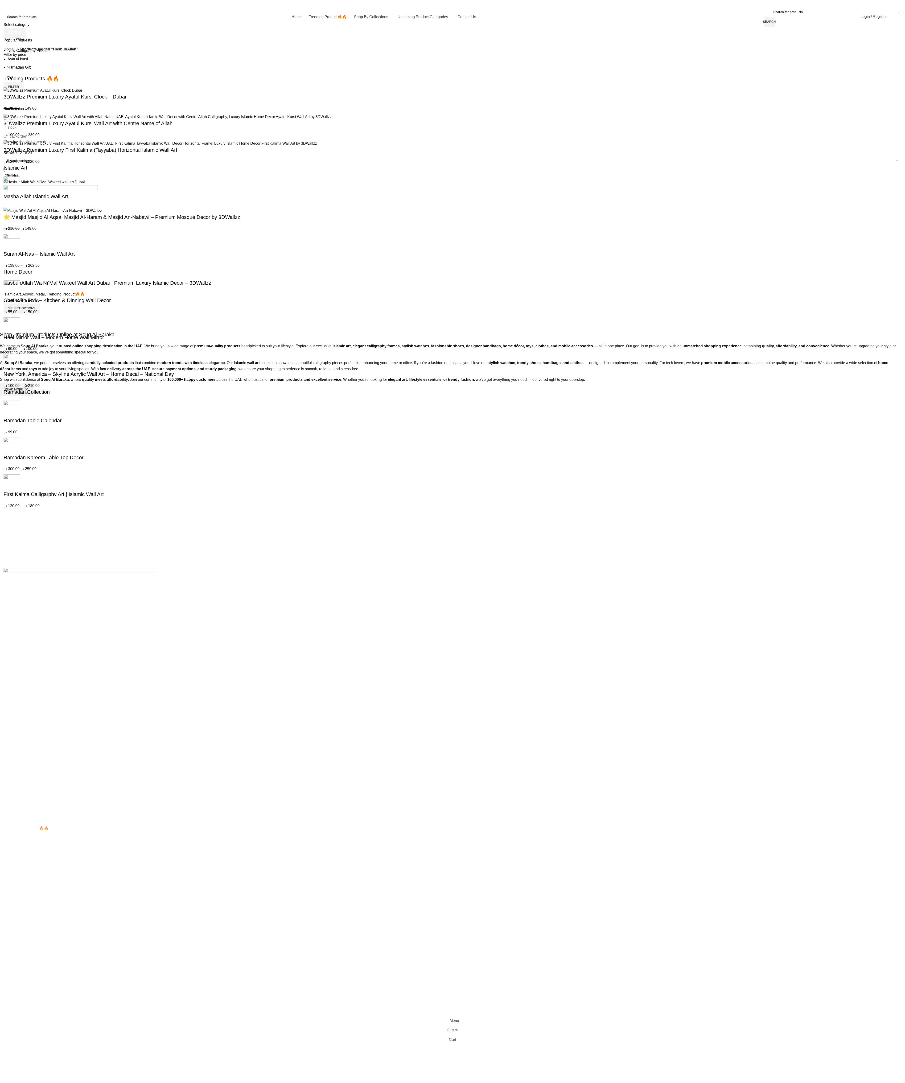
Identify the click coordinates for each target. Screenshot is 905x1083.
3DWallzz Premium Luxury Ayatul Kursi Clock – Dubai (65, 97)
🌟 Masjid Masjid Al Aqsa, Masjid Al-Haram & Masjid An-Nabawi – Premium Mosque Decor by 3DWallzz (122, 217)
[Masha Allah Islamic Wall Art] (12, 184)
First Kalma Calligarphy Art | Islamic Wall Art (54, 494)
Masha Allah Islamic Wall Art (36, 196)
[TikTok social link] (901, 3)
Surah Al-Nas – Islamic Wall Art (39, 254)
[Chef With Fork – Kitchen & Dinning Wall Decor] (12, 288)
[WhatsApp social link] (889, 3)
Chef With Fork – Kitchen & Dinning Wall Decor (57, 300)
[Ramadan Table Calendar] (12, 408)
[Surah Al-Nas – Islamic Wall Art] (12, 242)
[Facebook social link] (871, 3)
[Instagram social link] (877, 3)
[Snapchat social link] (895, 3)
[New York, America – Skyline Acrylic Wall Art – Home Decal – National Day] (12, 362)
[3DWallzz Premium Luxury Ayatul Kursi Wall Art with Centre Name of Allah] (168, 117)
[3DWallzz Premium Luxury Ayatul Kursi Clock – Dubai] (43, 90)
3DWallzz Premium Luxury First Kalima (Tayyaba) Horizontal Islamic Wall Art (90, 150)
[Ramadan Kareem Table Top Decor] (12, 445)
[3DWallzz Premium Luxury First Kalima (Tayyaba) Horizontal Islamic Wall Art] (160, 143)
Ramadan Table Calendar (33, 420)
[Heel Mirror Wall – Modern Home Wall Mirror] (12, 325)
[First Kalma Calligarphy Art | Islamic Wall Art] (12, 482)
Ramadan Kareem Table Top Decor (43, 457)
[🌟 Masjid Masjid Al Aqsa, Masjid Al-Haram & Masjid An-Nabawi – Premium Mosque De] (53, 210)
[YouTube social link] (883, 3)
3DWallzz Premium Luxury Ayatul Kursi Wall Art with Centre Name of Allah (88, 123)
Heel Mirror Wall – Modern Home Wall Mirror (54, 337)
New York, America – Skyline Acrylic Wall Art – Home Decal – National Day (89, 374)
